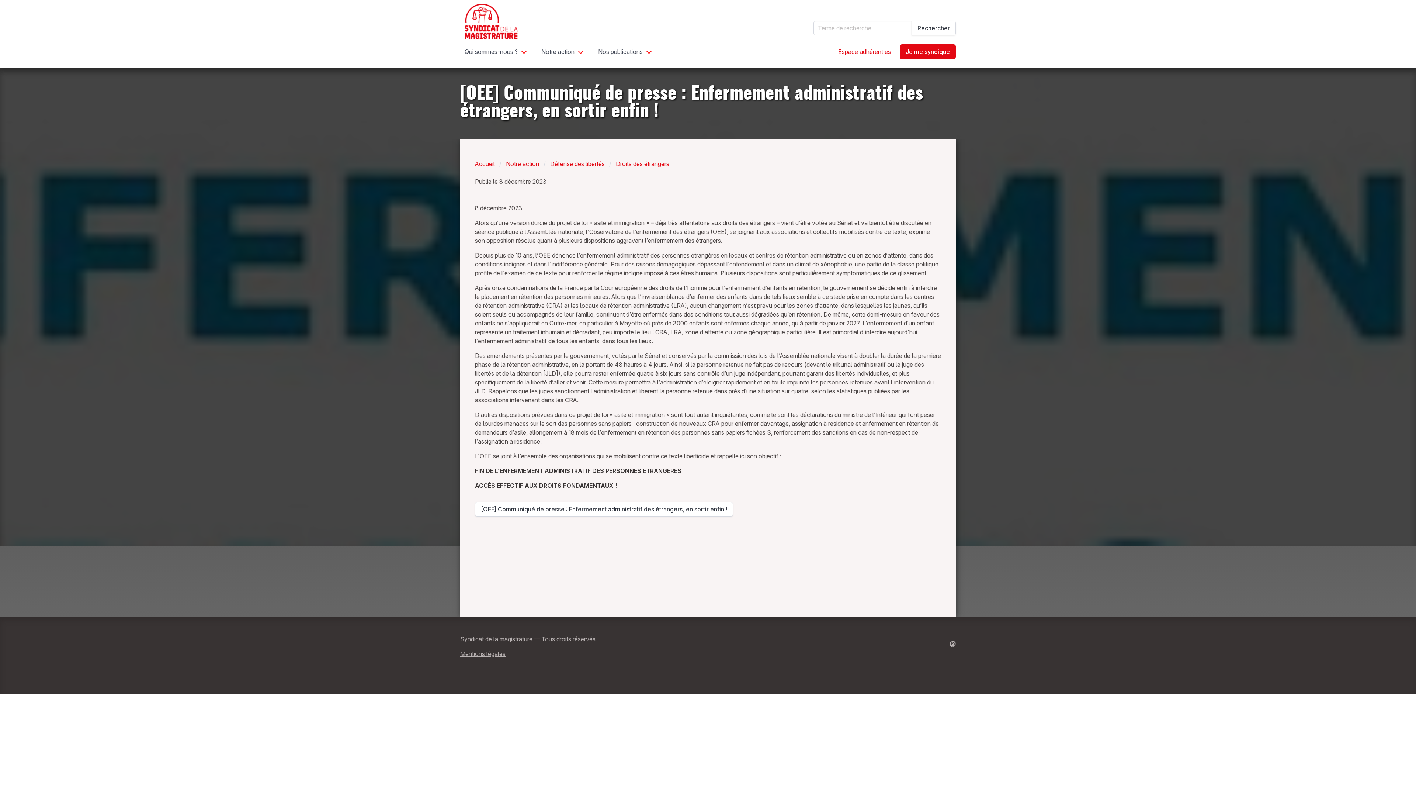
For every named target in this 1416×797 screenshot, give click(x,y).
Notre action (558, 51)
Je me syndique (928, 51)
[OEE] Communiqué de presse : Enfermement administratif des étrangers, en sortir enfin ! (604, 511)
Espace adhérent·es (864, 51)
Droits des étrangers (642, 164)
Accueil (485, 164)
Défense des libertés (577, 164)
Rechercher (933, 28)
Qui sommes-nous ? (491, 51)
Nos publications (620, 51)
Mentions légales (483, 654)
